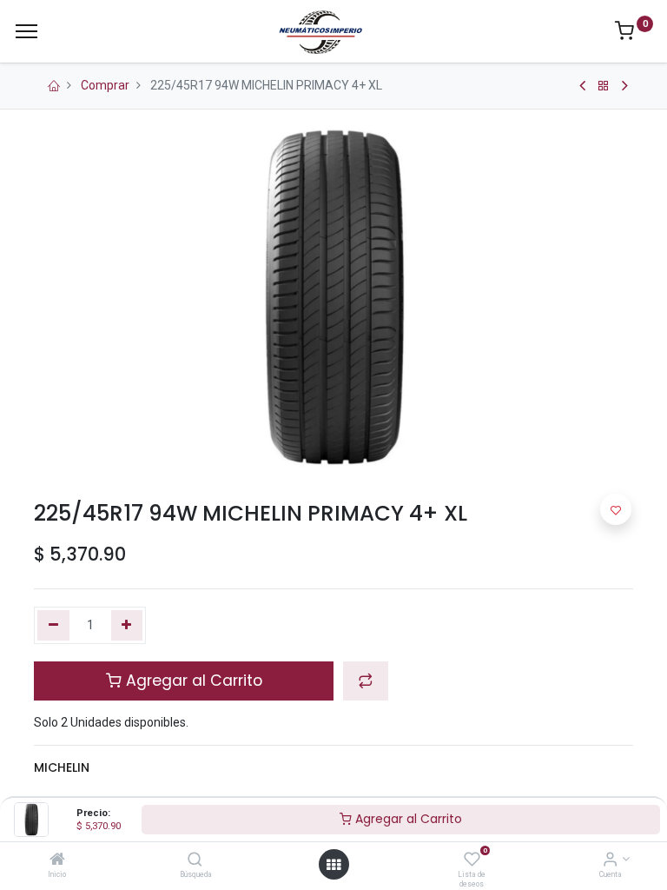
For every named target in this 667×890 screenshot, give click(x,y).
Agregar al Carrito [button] (192, 680)
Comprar (105, 85)
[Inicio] (57, 860)
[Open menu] (333, 864)
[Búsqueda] (195, 860)
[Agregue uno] (127, 625)
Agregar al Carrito (407, 818)
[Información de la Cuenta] (610, 860)
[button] (365, 680)
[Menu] (26, 31)
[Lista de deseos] (472, 860)
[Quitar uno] (53, 625)
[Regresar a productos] (603, 86)
